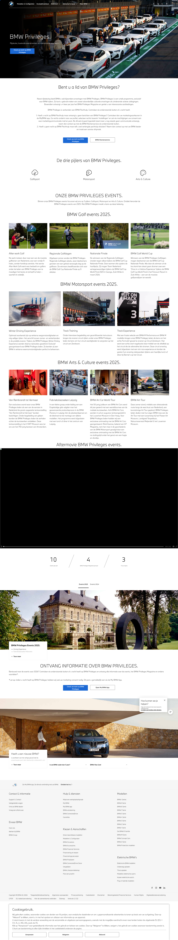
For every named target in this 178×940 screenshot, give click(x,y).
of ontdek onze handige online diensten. (151, 711)
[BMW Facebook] (152, 888)
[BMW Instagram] (156, 888)
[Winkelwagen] (158, 4)
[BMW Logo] (11, 3)
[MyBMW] (154, 4)
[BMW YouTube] (160, 888)
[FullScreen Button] (176, 546)
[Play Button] (2, 546)
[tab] (83, 584)
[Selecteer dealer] (167, 4)
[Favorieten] (162, 4)
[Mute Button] (173, 546)
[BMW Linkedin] (164, 888)
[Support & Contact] (170, 712)
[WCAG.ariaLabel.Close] (165, 700)
